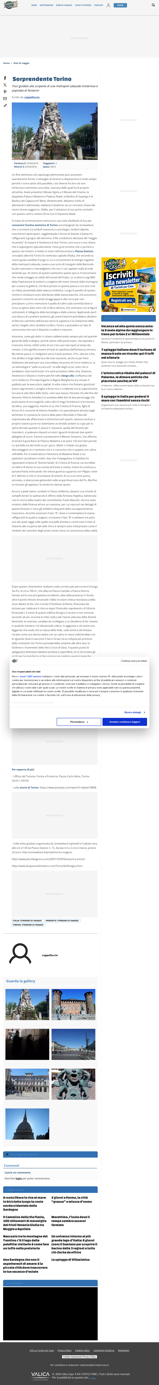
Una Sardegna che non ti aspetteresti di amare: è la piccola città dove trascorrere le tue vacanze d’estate (25, 1265)
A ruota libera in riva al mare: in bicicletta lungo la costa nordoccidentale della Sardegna (24, 1203)
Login (120, 5)
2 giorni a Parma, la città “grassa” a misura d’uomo (71, 1199)
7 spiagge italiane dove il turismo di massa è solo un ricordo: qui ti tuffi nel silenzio (128, 353)
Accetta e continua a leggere (124, 721)
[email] (5, 98)
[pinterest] (5, 91)
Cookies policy (82, 1350)
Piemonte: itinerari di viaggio (62, 920)
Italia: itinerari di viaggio (27, 920)
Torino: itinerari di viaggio (28, 924)
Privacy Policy (64, 1350)
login (19, 1178)
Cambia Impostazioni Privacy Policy (79, 1357)
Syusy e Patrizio (83, 5)
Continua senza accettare (134, 661)
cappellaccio (32, 97)
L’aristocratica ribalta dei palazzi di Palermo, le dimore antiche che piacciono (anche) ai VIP (128, 377)
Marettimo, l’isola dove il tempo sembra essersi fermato (70, 1221)
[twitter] (5, 84)
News (34, 5)
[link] (5, 105)
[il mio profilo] (108, 5)
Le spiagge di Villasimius (70, 1259)
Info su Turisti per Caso (42, 1350)
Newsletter (123, 1350)
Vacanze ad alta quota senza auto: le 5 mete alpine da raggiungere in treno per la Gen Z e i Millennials (127, 330)
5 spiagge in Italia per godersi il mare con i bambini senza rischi (125, 398)
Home (6, 63)
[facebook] (5, 77)
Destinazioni (46, 5)
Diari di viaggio (64, 5)
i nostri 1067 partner (30, 676)
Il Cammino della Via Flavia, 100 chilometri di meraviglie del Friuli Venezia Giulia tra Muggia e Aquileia (24, 1223)
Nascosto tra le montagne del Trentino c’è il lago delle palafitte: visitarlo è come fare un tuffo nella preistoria (26, 1242)
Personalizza (77, 721)
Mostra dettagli (133, 712)
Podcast (98, 5)
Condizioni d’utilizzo (103, 1350)
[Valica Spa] (40, 1376)
